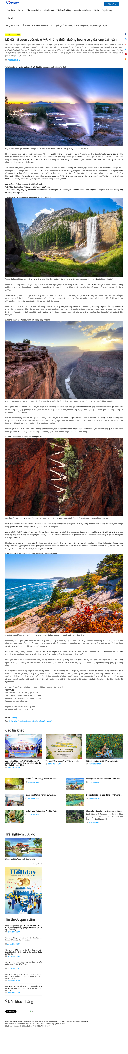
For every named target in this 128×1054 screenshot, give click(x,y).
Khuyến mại (49, 10)
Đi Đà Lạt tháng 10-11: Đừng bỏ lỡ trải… (102, 761)
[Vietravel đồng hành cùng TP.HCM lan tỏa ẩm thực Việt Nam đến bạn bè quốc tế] (64, 747)
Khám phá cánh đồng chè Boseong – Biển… (104, 811)
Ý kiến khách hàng (64, 10)
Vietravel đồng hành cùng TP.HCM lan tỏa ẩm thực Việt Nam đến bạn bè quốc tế (23, 939)
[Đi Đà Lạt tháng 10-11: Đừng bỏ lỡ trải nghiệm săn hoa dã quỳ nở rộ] (104, 747)
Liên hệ (10, 18)
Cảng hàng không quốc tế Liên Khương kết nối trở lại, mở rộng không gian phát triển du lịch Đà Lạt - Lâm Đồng (23, 763)
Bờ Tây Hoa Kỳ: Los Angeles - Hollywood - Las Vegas (28, 187)
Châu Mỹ (14, 718)
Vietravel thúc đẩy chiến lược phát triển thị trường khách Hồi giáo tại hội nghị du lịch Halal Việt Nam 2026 (23, 976)
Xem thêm (37, 864)
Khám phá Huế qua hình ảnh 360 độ (20, 859)
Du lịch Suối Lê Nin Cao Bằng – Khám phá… (104, 795)
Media (96, 10)
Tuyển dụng (107, 10)
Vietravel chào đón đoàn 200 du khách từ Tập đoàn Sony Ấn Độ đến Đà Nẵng (23, 963)
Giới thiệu (11, 10)
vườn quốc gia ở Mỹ (27, 721)
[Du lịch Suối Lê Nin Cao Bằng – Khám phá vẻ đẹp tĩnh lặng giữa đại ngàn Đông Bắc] (75, 800)
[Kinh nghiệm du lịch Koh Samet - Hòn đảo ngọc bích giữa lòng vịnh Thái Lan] (75, 784)
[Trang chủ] (13, 3)
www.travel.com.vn (20, 701)
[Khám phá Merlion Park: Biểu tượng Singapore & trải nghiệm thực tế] (14, 800)
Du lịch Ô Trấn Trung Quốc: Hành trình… (42, 778)
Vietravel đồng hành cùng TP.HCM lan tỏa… (63, 761)
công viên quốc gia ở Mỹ (43, 721)
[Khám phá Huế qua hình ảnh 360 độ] (24, 852)
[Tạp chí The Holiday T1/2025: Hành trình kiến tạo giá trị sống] (23, 890)
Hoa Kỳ (16, 721)
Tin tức (21, 10)
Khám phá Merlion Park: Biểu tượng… (41, 795)
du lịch (29, 184)
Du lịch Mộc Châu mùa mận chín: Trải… (41, 811)
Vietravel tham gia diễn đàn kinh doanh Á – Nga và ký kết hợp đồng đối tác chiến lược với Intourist (23, 988)
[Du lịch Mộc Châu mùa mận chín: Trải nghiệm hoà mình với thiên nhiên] (14, 816)
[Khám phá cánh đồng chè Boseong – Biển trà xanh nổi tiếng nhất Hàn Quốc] (75, 816)
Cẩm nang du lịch (34, 10)
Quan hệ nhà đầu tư (82, 10)
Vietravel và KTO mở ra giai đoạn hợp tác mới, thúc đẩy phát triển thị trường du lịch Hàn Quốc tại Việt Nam (23, 952)
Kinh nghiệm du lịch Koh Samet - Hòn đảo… (104, 778)
